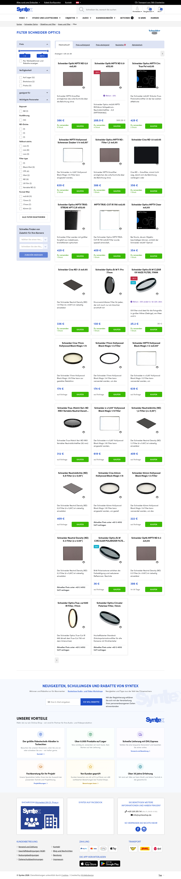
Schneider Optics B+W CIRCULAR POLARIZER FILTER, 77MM (109, 539)
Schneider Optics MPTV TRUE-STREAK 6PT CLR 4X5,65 (73, 206)
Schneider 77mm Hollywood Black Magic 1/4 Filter (109, 344)
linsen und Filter (64, 24)
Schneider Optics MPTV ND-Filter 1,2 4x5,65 (109, 141)
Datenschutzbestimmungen (30, 859)
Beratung (57, 855)
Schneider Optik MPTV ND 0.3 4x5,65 (146, 539)
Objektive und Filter (48, 24)
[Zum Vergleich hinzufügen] (83, 87)
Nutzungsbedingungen (28, 855)
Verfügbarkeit (25, 70)
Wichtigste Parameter (29, 99)
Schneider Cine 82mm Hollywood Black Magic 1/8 (109, 474)
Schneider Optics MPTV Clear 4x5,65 (146, 206)
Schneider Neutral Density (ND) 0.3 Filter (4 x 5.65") (73, 539)
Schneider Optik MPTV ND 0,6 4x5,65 (73, 65)
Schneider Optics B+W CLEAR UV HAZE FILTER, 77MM (146, 271)
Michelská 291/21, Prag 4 (46, 802)
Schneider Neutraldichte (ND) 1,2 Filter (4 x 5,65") (146, 409)
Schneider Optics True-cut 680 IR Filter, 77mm (73, 604)
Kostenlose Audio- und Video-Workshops (85, 691)
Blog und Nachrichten (63, 850)
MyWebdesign (87, 875)
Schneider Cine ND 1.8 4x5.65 (146, 139)
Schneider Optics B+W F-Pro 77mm (109, 271)
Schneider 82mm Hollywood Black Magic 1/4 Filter (146, 474)
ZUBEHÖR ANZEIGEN (34, 255)
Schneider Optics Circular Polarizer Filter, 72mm (110, 604)
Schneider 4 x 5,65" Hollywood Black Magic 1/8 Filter (109, 409)
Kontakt (68, 2)
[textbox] (31, 239)
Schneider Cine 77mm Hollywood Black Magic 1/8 (73, 344)
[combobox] (33, 239)
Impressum (58, 859)
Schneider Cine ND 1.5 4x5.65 (73, 269)
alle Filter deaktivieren (33, 217)
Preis (21, 44)
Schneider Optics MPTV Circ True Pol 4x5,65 (146, 65)
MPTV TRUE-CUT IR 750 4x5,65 (109, 204)
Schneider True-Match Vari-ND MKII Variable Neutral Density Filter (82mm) (72, 409)
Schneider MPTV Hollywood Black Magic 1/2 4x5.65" (146, 344)
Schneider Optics (31, 24)
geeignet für (24, 92)
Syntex (19, 24)
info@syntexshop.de (142, 814)
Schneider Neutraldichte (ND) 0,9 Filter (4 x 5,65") (73, 474)
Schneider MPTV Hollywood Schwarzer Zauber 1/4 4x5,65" (73, 141)
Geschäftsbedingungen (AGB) (31, 850)
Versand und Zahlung (28, 846)
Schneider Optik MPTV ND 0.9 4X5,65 (109, 65)
